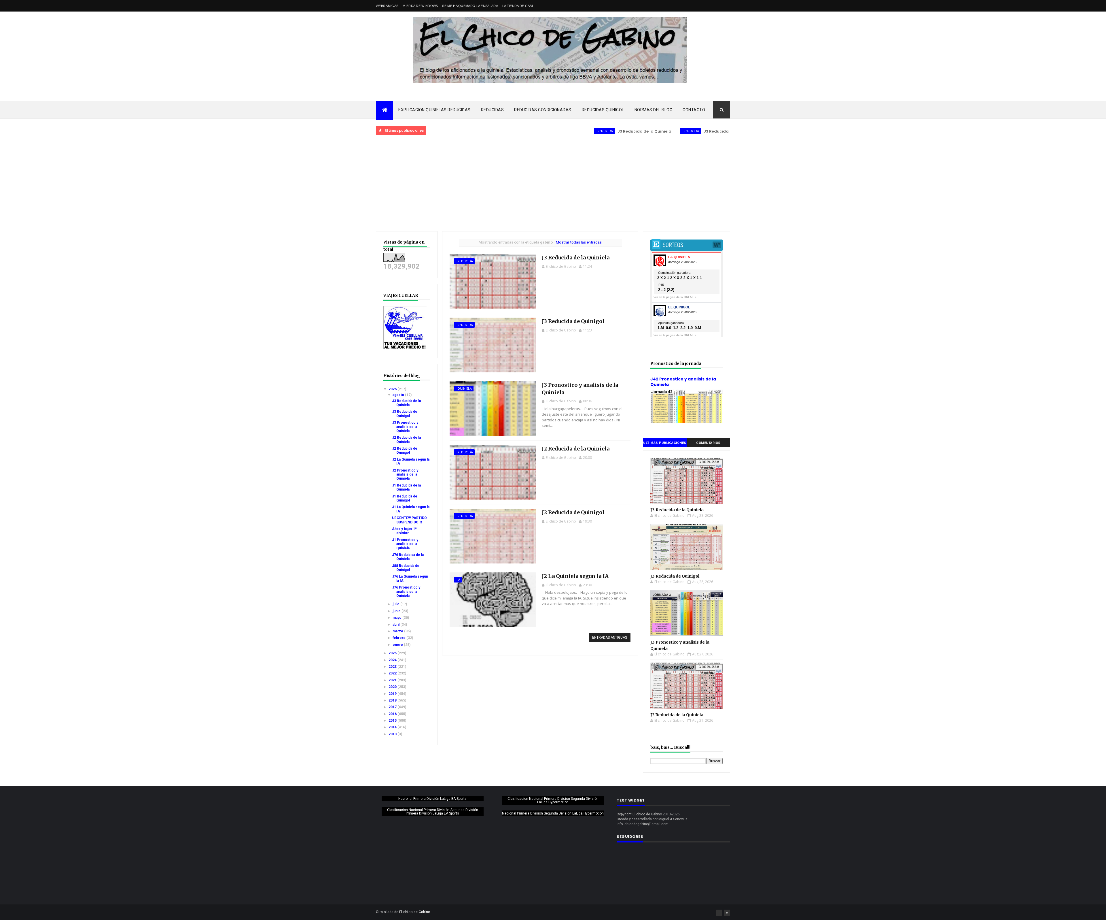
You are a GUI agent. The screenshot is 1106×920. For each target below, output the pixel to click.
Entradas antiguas (609, 638)
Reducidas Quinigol (603, 110)
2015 (393, 721)
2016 (393, 714)
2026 (393, 389)
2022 (393, 673)
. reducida (570, 131)
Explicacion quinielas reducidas (434, 110)
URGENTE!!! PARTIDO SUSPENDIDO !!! (409, 520)
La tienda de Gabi (517, 5)
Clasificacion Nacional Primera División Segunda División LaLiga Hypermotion (553, 800)
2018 (393, 700)
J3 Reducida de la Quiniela (611, 131)
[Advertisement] (553, 183)
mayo (397, 618)
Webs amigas (387, 5)
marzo (398, 631)
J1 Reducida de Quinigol (404, 498)
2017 (393, 707)
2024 (393, 660)
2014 (393, 727)
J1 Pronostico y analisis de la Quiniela (405, 544)
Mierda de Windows (420, 5)
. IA (458, 579)
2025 (393, 653)
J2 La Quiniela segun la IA (575, 576)
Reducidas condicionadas (542, 110)
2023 (393, 667)
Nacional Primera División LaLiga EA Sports (432, 799)
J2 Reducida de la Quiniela (406, 440)
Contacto (694, 110)
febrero (399, 638)
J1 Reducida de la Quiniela (406, 487)
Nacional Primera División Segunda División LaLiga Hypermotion (553, 813)
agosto (399, 395)
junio (397, 611)
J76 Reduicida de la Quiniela (408, 557)
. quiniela (464, 388)
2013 (393, 734)
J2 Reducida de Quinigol (404, 450)
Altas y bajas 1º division (404, 531)
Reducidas (492, 110)
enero (398, 645)
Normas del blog (654, 110)
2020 (393, 687)
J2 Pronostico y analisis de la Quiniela (405, 474)
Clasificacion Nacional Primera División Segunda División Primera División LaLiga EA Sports (432, 811)
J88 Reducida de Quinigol (405, 568)
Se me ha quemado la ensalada (470, 5)
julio (396, 604)
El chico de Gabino (414, 912)
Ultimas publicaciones (664, 443)
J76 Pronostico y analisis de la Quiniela (406, 591)
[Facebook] (719, 913)
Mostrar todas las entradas (579, 242)
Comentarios (708, 443)
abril (396, 625)
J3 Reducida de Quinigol (694, 131)
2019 (393, 694)
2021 (393, 680)
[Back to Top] (727, 913)
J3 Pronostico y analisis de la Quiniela (405, 427)
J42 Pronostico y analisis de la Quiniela (683, 382)
